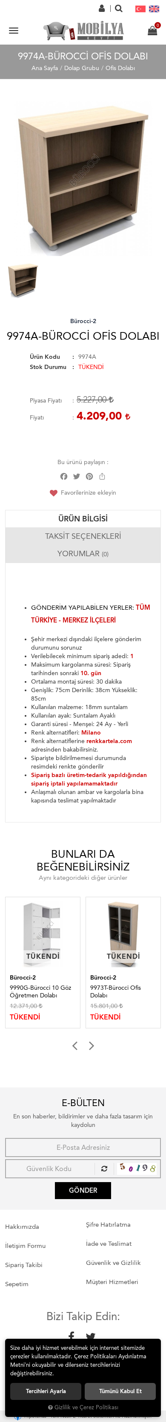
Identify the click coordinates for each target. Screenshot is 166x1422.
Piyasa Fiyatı (46, 400)
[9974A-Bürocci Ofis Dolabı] (83, 178)
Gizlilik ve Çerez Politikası (86, 1407)
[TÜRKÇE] (140, 8)
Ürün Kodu (45, 356)
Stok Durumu (48, 367)
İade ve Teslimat (109, 1243)
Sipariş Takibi (24, 1265)
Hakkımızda (22, 1227)
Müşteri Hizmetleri (112, 1282)
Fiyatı (37, 417)
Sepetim (17, 1284)
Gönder (83, 1190)
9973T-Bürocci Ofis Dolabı (65, 991)
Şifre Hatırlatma (108, 1224)
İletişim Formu (25, 1246)
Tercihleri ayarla (46, 1391)
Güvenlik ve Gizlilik (113, 1263)
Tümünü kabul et (120, 1391)
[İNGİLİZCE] (154, 8)
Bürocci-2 (83, 321)
